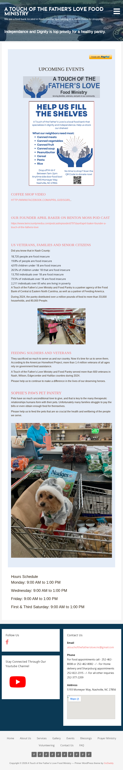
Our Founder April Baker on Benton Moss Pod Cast (60, 218)
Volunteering (47, 745)
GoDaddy (109, 763)
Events (70, 738)
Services (42, 738)
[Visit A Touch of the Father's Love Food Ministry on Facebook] (7, 643)
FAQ (81, 745)
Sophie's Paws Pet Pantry (36, 393)
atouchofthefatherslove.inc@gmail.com (90, 647)
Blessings (86, 738)
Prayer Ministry (107, 738)
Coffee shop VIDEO (28, 194)
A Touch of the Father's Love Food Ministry (53, 12)
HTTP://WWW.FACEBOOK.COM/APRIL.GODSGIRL (41, 200)
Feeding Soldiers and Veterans (41, 353)
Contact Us (67, 745)
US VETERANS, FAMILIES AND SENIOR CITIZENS (51, 245)
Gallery (56, 738)
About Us (25, 738)
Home (10, 738)
